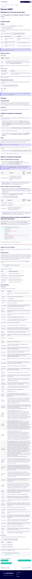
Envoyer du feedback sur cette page (25, 560)
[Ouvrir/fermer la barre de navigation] (1, 1)
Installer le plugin (15, 144)
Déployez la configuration (6, 181)
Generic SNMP (7, 62)
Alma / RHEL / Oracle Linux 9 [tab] (17, 127)
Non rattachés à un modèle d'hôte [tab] (18, 33)
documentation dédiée (10, 65)
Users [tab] (16, 85)
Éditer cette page (5, 560)
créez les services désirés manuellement (19, 190)
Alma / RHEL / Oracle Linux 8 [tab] (6, 127)
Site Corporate (19, 572)
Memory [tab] (5, 85)
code (3, 273)
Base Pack (3, 18)
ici (17, 209)
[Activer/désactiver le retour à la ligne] (29, 244)
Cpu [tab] (2, 85)
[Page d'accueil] (1, 5)
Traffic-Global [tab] (11, 85)
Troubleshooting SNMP (6, 168)
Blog (17, 574)
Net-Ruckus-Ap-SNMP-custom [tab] (6, 33)
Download (18, 576)
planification (7, 77)
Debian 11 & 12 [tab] (26, 127)
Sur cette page (3, 6)
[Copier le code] (30, 130)
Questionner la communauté (6, 563)
